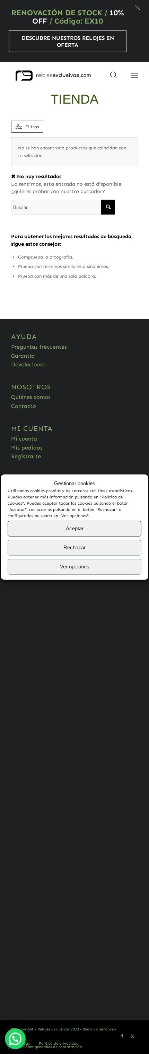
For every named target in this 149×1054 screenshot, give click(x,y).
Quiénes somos (31, 397)
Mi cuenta (24, 438)
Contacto (23, 406)
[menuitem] (58, 1043)
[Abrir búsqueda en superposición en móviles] (113, 77)
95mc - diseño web (99, 1029)
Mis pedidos (27, 447)
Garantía (23, 355)
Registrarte (26, 456)
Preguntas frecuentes (39, 346)
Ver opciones (74, 566)
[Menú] (134, 75)
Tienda (74, 99)
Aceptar (75, 528)
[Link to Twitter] (133, 1036)
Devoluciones (28, 364)
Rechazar (74, 547)
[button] (137, 7)
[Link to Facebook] (122, 1036)
